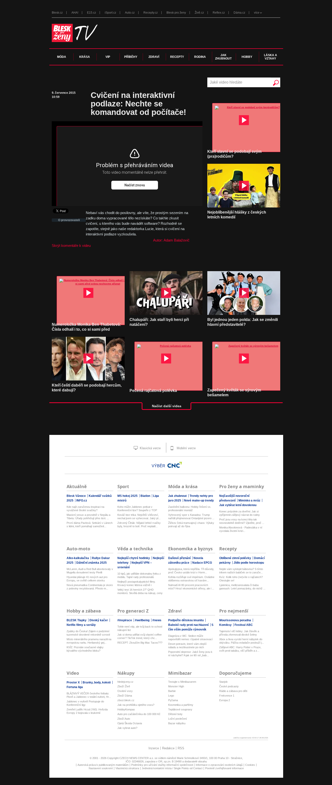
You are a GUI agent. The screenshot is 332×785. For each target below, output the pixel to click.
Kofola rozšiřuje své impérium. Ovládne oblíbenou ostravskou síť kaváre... (191, 579)
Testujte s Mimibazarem (182, 681)
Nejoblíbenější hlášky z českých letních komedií (236, 214)
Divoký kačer (99, 620)
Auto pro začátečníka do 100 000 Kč (138, 714)
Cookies (250, 764)
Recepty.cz (150, 12)
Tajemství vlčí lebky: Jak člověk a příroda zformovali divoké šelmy (239, 633)
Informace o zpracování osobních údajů (219, 764)
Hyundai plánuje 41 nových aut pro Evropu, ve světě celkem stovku (87, 579)
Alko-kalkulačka (78, 558)
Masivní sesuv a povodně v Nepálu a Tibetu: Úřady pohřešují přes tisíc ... (88, 516)
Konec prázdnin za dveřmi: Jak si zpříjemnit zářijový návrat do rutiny (239, 513)
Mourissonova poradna (235, 620)
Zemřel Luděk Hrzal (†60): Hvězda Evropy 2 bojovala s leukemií (87, 711)
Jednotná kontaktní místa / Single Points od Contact (172, 768)
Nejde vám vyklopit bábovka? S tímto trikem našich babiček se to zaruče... (241, 571)
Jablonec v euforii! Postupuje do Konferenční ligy (85, 703)
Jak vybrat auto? (127, 727)
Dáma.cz (239, 12)
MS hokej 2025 (127, 496)
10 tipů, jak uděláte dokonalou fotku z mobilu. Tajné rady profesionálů (139, 575)
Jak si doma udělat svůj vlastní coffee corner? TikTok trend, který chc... (139, 636)
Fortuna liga (75, 687)
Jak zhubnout (177, 496)
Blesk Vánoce (77, 496)
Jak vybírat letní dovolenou (237, 505)
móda (61, 57)
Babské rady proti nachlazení (188, 625)
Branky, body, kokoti (97, 682)
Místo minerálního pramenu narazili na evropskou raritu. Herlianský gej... (89, 641)
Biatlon (145, 496)
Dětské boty (175, 714)
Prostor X (73, 682)
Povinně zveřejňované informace (224, 768)
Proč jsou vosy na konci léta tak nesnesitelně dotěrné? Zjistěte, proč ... (241, 521)
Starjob (223, 681)
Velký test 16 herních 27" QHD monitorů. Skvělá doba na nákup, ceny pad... (140, 591)
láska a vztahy (270, 56)
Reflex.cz (219, 12)
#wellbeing (142, 620)
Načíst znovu (134, 185)
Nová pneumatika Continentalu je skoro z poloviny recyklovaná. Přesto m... (90, 587)
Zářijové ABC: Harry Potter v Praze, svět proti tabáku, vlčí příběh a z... (240, 649)
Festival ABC (244, 625)
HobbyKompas (126, 709)
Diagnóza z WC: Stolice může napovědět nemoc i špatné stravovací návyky (190, 637)
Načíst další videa (166, 406)
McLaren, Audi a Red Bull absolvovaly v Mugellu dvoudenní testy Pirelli (90, 571)
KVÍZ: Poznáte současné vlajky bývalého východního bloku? (85, 649)
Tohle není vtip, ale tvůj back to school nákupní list (139, 628)
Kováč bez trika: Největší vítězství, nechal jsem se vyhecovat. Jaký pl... (138, 516)
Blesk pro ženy (176, 12)
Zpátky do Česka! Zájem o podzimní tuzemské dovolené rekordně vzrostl (88, 633)
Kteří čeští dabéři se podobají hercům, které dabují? (87, 387)
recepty (177, 57)
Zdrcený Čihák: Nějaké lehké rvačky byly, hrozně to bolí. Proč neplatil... (139, 524)
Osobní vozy (125, 691)
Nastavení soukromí (101, 768)
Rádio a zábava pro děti (233, 691)
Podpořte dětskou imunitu (186, 620)
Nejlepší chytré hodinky (134, 558)
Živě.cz (199, 12)
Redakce (168, 748)
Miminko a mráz (249, 500)
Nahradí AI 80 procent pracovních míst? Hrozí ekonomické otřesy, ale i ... (191, 587)
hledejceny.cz (125, 681)
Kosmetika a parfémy (180, 704)
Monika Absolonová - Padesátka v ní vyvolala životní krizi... (240, 529)
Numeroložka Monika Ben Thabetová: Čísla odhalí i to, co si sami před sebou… (86, 329)
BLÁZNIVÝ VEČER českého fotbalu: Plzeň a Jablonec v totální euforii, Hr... (89, 695)
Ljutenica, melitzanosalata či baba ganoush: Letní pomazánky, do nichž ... (242, 587)
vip (107, 57)
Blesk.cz (57, 12)
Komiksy (225, 625)
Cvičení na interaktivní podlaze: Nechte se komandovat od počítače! (138, 103)
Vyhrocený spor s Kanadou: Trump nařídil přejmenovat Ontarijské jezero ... (191, 516)
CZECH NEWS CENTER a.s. (137, 758)
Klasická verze (150, 448)
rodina (200, 57)
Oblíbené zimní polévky (235, 558)
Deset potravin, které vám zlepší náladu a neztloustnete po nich (187, 645)
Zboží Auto (123, 718)
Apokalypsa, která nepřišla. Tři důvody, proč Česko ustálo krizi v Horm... (191, 571)
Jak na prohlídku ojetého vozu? (135, 704)
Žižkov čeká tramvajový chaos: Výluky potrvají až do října (191, 524)
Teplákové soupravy (180, 709)
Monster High (176, 686)
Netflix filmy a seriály (81, 625)
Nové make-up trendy (199, 500)
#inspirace (125, 620)
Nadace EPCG (202, 562)
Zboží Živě (123, 686)
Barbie (172, 691)
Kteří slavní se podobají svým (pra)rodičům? (234, 153)
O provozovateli (69, 220)
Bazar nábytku (176, 723)
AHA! (74, 12)
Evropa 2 (224, 700)
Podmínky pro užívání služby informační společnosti (162, 764)
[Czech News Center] (174, 465)
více (256, 12)
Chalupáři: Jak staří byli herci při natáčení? (159, 322)
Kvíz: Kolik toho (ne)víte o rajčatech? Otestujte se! (241, 579)
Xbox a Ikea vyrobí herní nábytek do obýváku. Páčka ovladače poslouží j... (241, 641)
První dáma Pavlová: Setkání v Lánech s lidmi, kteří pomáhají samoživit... (90, 524)
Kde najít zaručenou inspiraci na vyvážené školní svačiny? (85, 508)
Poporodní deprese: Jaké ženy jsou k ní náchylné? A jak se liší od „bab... (190, 653)
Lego (171, 695)
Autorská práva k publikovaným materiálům (103, 764)
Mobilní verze (186, 448)
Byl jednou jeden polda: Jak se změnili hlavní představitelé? (242, 322)
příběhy (130, 57)
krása (84, 57)
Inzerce (154, 748)
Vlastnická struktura (127, 768)
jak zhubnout (223, 56)
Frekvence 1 (226, 695)
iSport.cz (110, 12)
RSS (181, 748)
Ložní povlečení (177, 718)
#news (156, 620)
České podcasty (229, 686)
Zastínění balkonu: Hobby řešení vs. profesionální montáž (189, 508)
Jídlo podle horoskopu (249, 562)
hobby (247, 57)
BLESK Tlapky (77, 620)
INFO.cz (81, 500)
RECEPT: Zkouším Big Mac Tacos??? (139, 642)
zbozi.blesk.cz (125, 700)
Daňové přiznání (179, 558)
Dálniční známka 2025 (91, 562)
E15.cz (91, 12)
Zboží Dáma (124, 695)
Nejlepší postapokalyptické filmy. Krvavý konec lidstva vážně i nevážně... (136, 583)
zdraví (154, 57)
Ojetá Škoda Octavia (129, 723)
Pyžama (173, 700)
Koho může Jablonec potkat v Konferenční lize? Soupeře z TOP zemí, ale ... (137, 508)
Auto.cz (130, 12)
